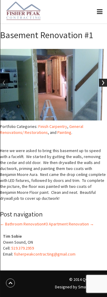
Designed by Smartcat (75, 287)
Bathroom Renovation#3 (24, 224)
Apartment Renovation (71, 224)
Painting (64, 132)
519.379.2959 (22, 248)
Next (102, 83)
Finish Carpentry (52, 126)
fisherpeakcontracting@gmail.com (44, 254)
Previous (4, 83)
